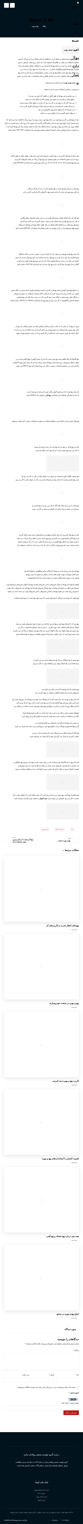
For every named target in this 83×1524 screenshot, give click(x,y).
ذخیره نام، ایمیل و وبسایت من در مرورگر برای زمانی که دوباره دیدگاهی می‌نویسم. (46, 1387)
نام (77, 1375)
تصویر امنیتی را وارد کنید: (70, 1403)
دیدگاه (76, 1350)
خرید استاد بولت (41, 1497)
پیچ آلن (48, 395)
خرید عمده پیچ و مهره (41, 1490)
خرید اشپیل (44, 798)
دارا (72, 829)
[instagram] (45, 1520)
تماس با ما (41, 1493)
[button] (6, 5)
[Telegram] (38, 1520)
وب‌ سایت (25, 1375)
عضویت (22, 1441)
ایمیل (51, 1375)
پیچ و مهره (45, 829)
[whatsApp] (42, 1520)
